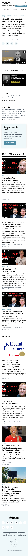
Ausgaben (12, 5)
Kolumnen (23, 9)
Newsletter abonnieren (10, 532)
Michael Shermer (6, 198)
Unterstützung (22, 535)
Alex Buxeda (17, 198)
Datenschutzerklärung (9, 535)
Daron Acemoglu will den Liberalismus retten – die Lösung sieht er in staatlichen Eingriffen (11, 363)
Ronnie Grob (5, 38)
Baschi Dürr (14, 38)
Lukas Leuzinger (18, 244)
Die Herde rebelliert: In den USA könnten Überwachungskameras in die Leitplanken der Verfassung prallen (11, 491)
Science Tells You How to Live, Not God (10, 179)
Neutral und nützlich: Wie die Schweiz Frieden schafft (12, 313)
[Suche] (25, 2)
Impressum (21, 532)
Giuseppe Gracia (6, 244)
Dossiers (15, 9)
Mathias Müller (6, 462)
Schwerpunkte (6, 9)
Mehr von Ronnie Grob (8, 100)
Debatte (4, 484)
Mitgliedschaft (21, 5)
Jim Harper (5, 504)
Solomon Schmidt (7, 287)
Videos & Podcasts (7, 15)
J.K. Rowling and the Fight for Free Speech (10, 270)
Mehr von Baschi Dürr (8, 120)
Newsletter (5, 5)
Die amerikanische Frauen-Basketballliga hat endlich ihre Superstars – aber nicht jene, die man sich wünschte (13, 449)
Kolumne (4, 443)
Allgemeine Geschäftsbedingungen (15, 534)
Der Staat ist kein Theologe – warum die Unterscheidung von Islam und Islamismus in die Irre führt (13, 225)
